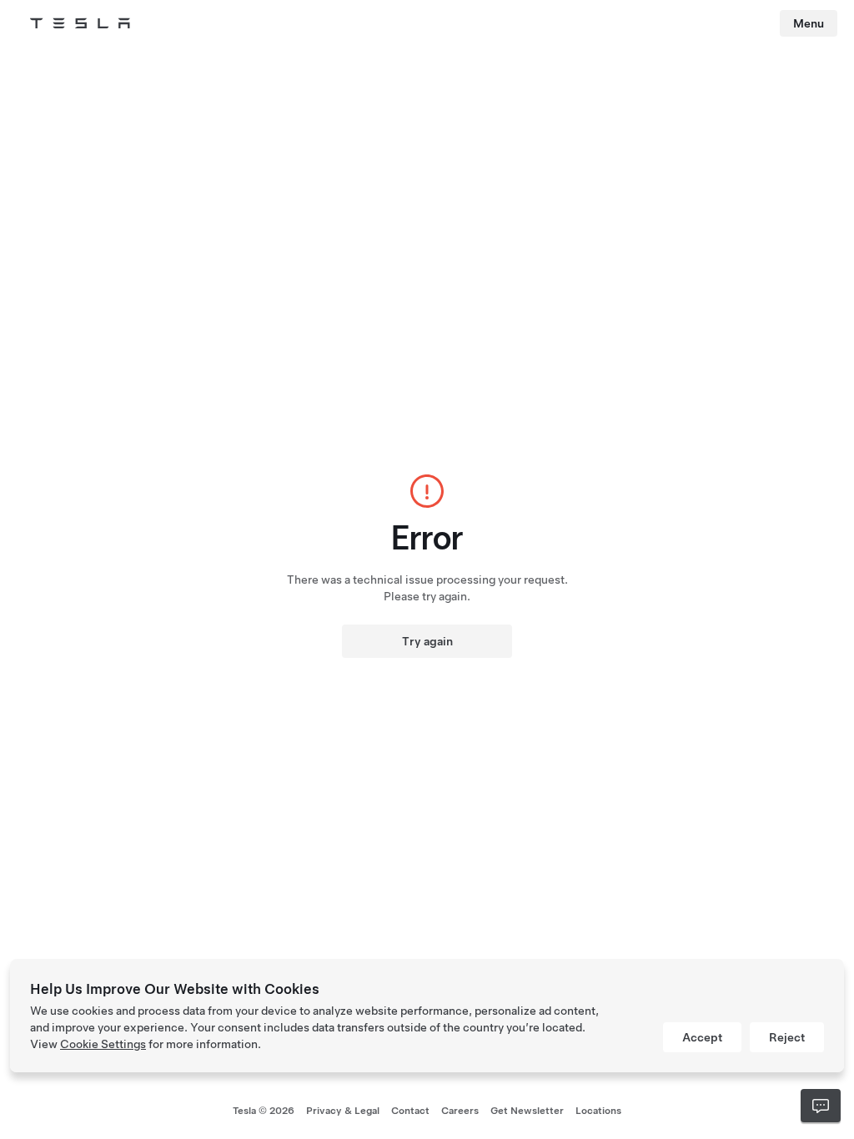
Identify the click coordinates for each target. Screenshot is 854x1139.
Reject (787, 1037)
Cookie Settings (103, 1044)
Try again (427, 641)
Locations (598, 1110)
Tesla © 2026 (263, 1110)
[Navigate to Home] (80, 23)
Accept (702, 1037)
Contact (410, 1110)
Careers (460, 1110)
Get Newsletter (527, 1110)
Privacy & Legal (342, 1110)
